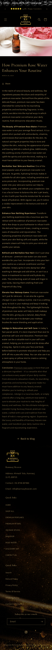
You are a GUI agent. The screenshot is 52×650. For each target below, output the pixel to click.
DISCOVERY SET (12, 549)
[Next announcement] (47, 9)
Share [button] (7, 83)
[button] (5, 20)
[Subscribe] (42, 621)
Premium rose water (23, 367)
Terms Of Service (13, 591)
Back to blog (28, 438)
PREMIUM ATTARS (13, 523)
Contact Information (15, 604)
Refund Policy (12, 579)
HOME (8, 505)
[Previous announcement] (5, 9)
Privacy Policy (12, 585)
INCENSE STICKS (13, 530)
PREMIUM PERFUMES (15, 517)
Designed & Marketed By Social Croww (17, 645)
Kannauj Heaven (43, 645)
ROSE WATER (11, 542)
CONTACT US (11, 555)
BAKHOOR (10, 536)
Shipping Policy (12, 597)
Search (9, 572)
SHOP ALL (10, 511)
